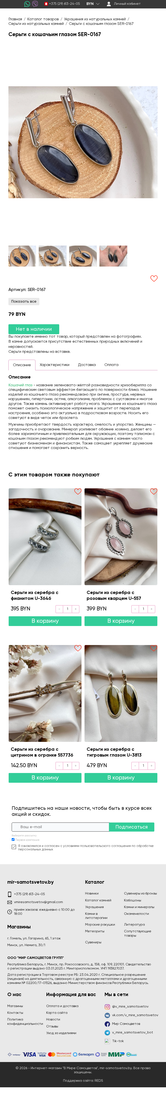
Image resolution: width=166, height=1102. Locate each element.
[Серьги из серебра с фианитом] (45, 536)
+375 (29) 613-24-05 (64, 4)
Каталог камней (98, 900)
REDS (99, 1081)
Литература (134, 924)
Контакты (15, 1013)
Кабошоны (132, 900)
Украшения (94, 907)
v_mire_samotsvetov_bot (132, 1032)
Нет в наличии (34, 329)
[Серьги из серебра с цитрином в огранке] (45, 693)
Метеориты (94, 931)
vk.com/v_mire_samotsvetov (135, 1015)
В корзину (45, 621)
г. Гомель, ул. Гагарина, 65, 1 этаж (34, 938)
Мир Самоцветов (126, 1024)
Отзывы (52, 1026)
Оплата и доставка (62, 1006)
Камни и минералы (139, 907)
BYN (90, 4)
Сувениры (93, 942)
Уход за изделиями (61, 1033)
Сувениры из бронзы (140, 893)
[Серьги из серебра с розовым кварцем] (121, 536)
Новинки (92, 893)
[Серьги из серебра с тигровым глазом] (121, 693)
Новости (53, 1019)
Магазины (15, 1006)
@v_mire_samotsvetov (130, 1006)
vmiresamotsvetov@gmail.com (38, 902)
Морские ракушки (100, 924)
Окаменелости (136, 914)
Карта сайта (56, 1013)
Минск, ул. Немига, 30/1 (26, 945)
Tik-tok (118, 1041)
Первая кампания (27, 840)
